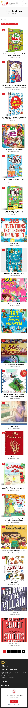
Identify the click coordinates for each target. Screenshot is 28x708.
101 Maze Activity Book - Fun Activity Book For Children (14, 54)
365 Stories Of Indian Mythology (14, 364)
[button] (16, 3)
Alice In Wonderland (14, 456)
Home (9, 13)
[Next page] (23, 651)
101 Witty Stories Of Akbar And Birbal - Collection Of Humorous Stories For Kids (14, 86)
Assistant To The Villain (14, 612)
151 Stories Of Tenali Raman (14, 149)
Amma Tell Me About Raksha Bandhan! (14, 550)
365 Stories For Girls (14, 303)
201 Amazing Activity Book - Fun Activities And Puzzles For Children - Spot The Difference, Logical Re (14, 180)
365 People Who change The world (14, 273)
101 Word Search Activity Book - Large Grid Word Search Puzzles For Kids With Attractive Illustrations (14, 118)
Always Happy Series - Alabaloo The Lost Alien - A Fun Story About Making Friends (14, 487)
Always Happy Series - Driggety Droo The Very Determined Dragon (14, 519)
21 (19, 651)
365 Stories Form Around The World (14, 334)
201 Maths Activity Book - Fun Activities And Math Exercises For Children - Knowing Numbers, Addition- (14, 212)
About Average (14, 426)
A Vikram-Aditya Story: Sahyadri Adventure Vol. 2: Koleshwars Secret (14, 395)
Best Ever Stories (14, 643)
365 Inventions (14, 243)
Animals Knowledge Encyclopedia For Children (14, 581)
